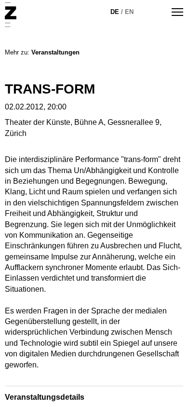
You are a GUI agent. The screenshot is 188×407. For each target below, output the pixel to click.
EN (129, 11)
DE (114, 11)
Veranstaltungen (55, 52)
